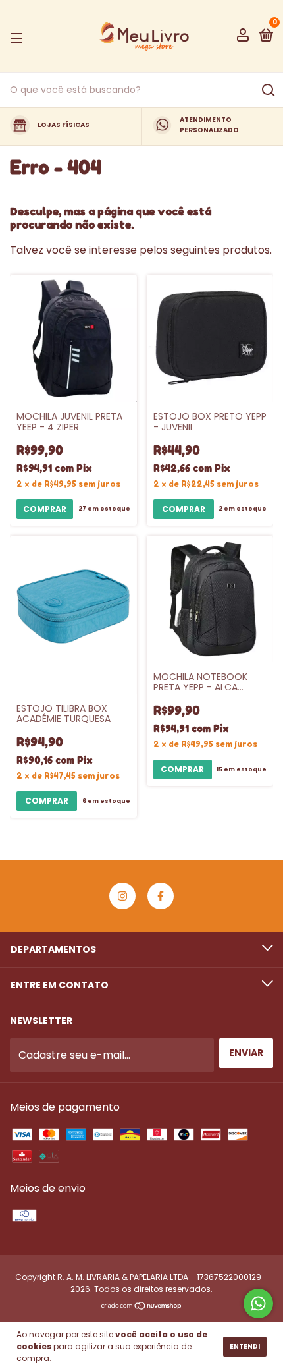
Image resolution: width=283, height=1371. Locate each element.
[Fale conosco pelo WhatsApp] (258, 1303)
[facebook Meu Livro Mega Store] (160, 896)
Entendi (245, 1346)
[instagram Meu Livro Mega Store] (122, 896)
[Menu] (19, 37)
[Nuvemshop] (142, 1306)
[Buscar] (267, 90)
